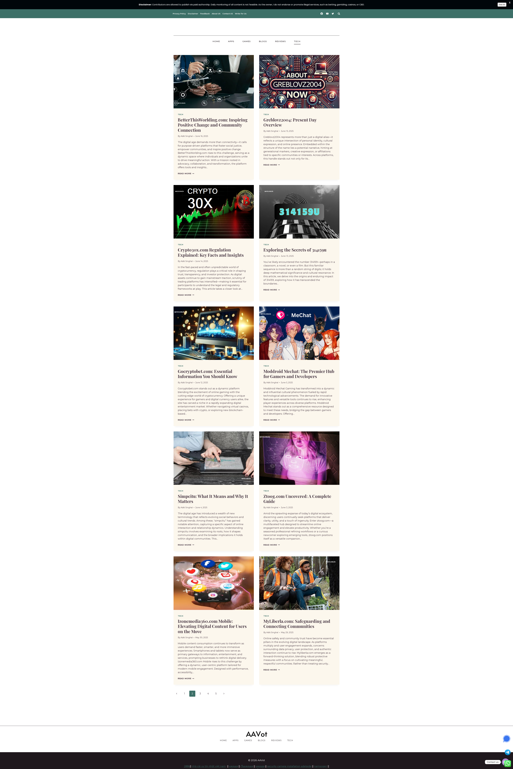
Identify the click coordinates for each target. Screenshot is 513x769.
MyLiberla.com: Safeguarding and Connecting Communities (296, 623)
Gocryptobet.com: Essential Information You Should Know (207, 373)
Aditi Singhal (187, 136)
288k (187, 766)
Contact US (227, 14)
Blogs (263, 41)
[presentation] (214, 82)
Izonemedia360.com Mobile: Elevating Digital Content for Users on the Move (212, 626)
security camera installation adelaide (289, 766)
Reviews (280, 41)
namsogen (320, 766)
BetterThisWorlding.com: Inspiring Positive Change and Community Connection (213, 125)
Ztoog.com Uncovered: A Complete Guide (297, 498)
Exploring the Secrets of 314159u (295, 250)
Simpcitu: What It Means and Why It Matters (213, 498)
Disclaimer (193, 14)
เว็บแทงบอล (247, 766)
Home (216, 41)
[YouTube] (327, 13)
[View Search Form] (339, 13)
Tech (297, 41)
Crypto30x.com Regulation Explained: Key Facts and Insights (211, 252)
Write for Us (240, 14)
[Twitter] (332, 13)
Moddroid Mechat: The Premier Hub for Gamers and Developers (298, 373)
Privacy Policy (179, 14)
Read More (186, 173)
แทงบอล (260, 766)
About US (216, 14)
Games (246, 41)
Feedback (205, 14)
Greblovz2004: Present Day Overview (290, 122)
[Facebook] (321, 13)
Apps (231, 41)
